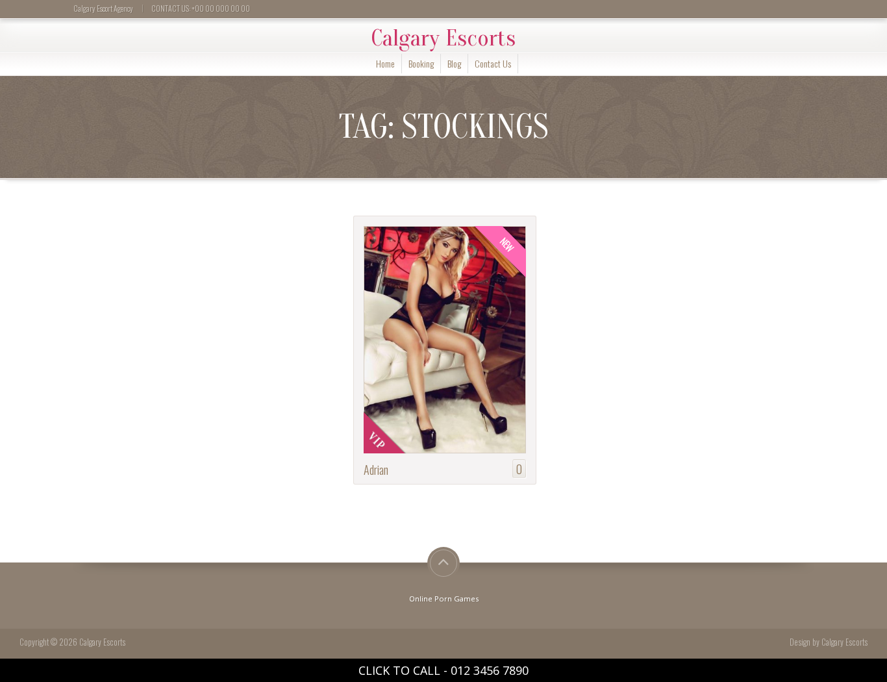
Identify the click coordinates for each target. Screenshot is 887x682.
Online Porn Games (444, 598)
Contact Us (493, 63)
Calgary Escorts (443, 38)
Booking (421, 63)
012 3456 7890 (490, 670)
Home (385, 63)
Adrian (376, 469)
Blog (454, 63)
